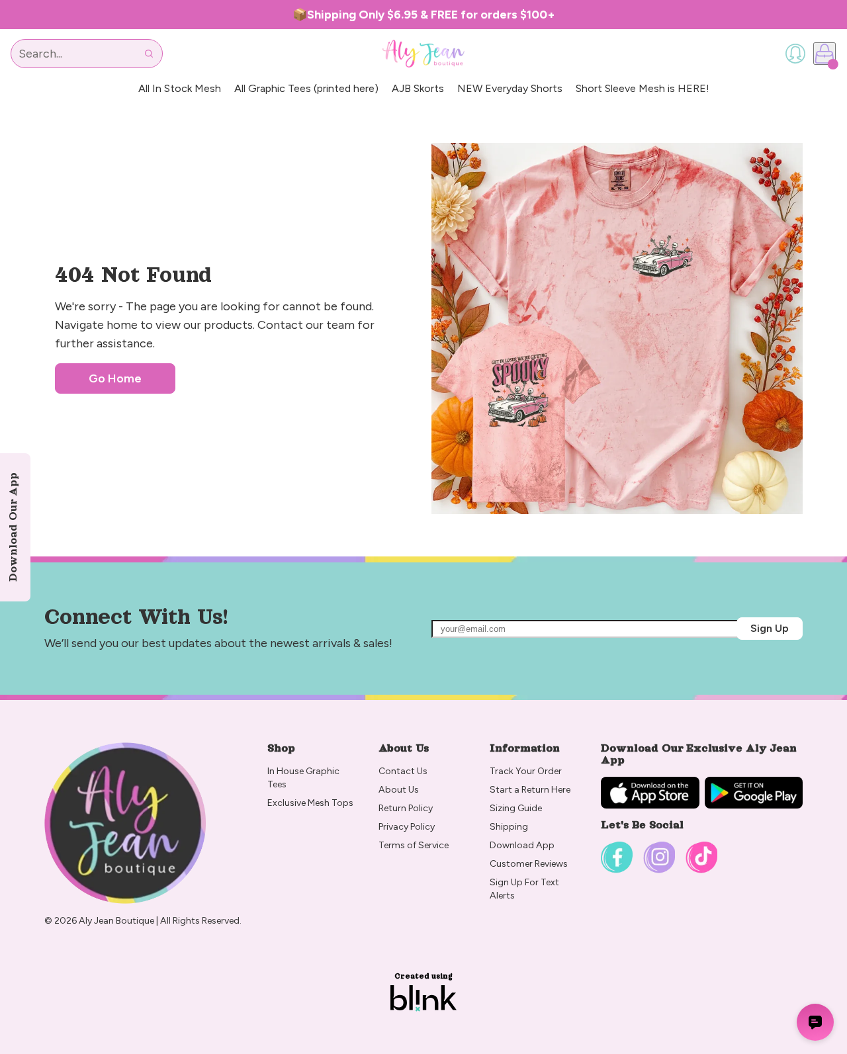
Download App (522, 845)
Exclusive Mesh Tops (311, 803)
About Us (399, 789)
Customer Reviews (529, 863)
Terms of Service (414, 845)
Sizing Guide (516, 808)
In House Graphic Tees (304, 778)
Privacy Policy (407, 826)
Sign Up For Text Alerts (525, 889)
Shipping (509, 826)
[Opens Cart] (824, 53)
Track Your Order (526, 771)
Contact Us (403, 771)
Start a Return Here (530, 789)
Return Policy (407, 808)
